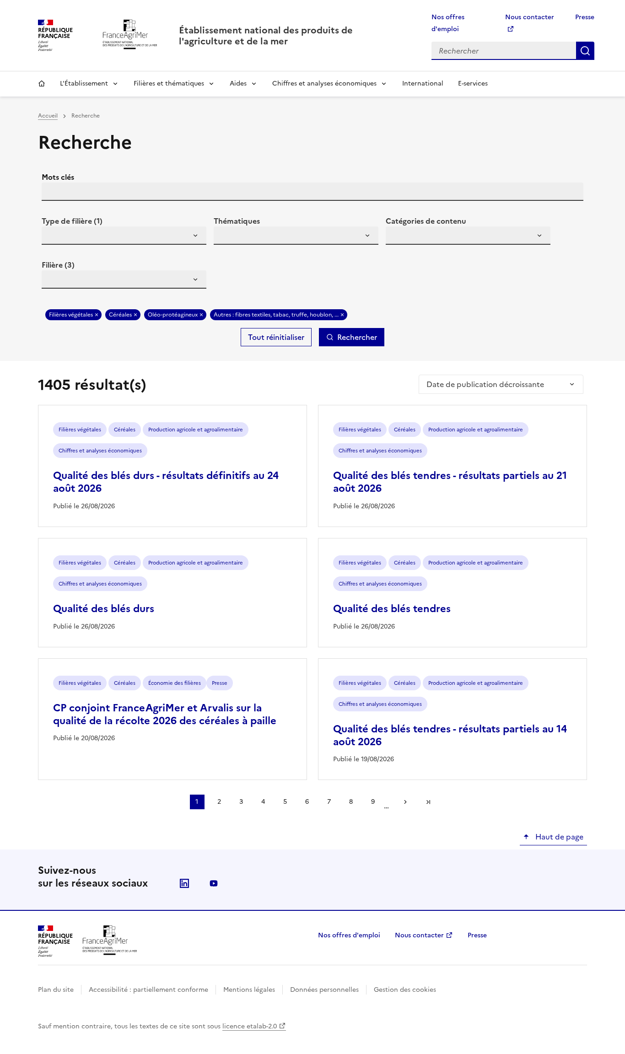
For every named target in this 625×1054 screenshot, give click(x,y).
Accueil (42, 84)
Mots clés (58, 177)
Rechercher (585, 51)
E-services (473, 83)
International (422, 83)
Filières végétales (71, 315)
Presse (584, 17)
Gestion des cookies (405, 990)
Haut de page (558, 836)
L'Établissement (84, 83)
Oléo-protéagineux (173, 315)
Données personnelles (324, 990)
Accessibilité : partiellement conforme (148, 990)
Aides (238, 83)
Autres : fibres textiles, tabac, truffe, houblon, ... (276, 315)
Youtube (214, 883)
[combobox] (124, 235)
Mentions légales (249, 990)
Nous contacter (419, 935)
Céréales (120, 315)
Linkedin (184, 883)
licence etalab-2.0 (249, 1026)
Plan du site (56, 990)
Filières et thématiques (169, 83)
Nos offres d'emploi (349, 935)
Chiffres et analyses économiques (324, 83)
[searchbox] (54, 237)
